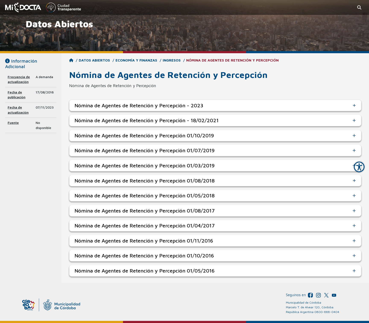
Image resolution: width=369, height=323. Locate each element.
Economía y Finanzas (136, 60)
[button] (359, 7)
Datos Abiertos (94, 60)
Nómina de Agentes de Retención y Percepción (232, 60)
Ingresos (172, 60)
